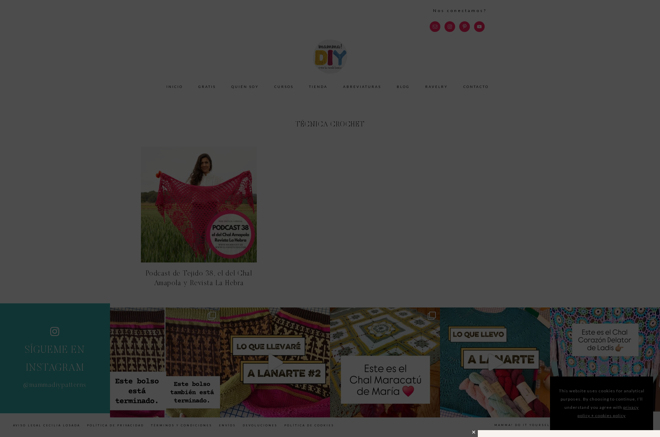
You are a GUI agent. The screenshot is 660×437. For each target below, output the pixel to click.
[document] (330, 218)
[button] (474, 432)
